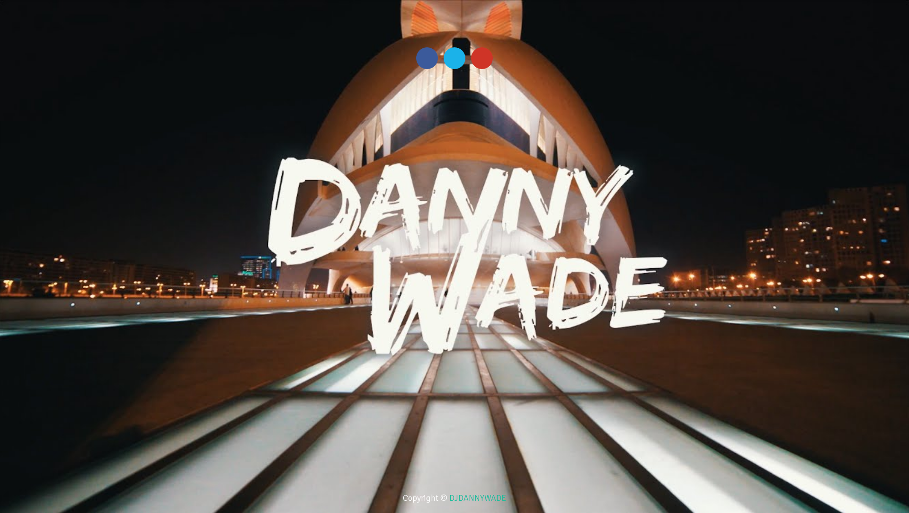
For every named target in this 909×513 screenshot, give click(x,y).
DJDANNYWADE (477, 498)
